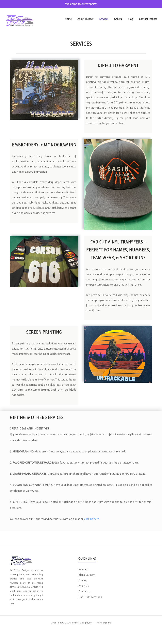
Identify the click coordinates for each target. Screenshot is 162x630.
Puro (108, 622)
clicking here (91, 519)
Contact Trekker (148, 18)
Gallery (118, 18)
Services (103, 18)
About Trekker (85, 18)
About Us (83, 585)
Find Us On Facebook (90, 596)
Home (68, 18)
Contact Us (84, 591)
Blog (130, 18)
